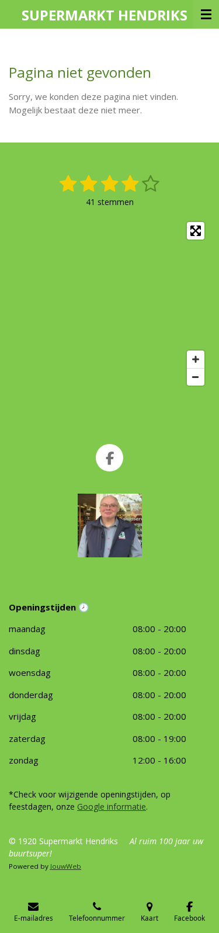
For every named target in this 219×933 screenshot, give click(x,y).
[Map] (109, 303)
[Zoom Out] (195, 377)
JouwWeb (65, 866)
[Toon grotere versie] (110, 525)
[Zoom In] (195, 359)
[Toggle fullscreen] (195, 231)
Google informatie (111, 806)
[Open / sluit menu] (206, 14)
